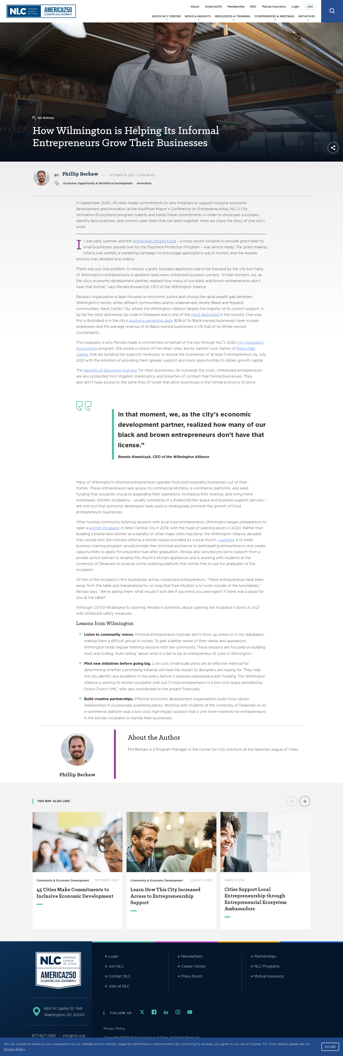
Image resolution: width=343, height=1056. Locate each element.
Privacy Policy (14, 1049)
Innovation (144, 183)
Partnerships (265, 956)
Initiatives (307, 16)
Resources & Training (232, 16)
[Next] (304, 801)
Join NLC (116, 966)
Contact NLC (119, 976)
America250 (213, 6)
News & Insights (198, 16)
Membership (235, 6)
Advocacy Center (166, 16)
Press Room (191, 976)
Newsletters (191, 956)
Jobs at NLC (119, 986)
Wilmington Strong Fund (154, 241)
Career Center (193, 966)
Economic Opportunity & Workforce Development (98, 183)
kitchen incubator (104, 528)
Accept (330, 1046)
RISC (253, 6)
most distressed (205, 315)
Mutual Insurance (274, 6)
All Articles (46, 118)
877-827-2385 (44, 1036)
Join (310, 6)
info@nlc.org (74, 1036)
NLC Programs (267, 966)
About (195, 6)
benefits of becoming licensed (110, 370)
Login (295, 6)
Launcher (226, 540)
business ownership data (150, 320)
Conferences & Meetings (274, 16)
